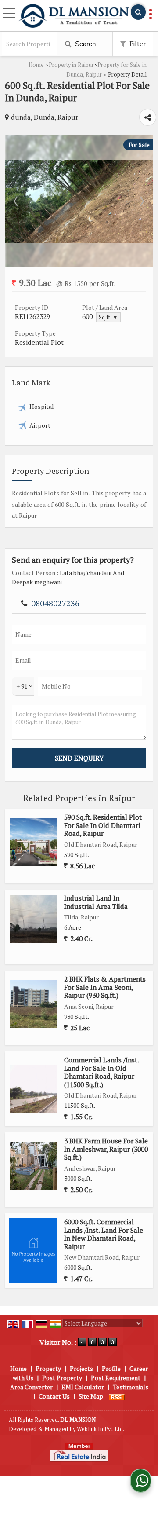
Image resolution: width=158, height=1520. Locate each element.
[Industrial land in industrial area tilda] (33, 919)
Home (36, 65)
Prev (17, 201)
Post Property (62, 1377)
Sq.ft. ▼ (108, 317)
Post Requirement (115, 1377)
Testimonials (130, 1387)
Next (141, 201)
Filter (137, 43)
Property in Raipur (71, 65)
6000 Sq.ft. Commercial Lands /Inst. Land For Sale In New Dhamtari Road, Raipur (103, 1233)
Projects (81, 1368)
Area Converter (31, 1387)
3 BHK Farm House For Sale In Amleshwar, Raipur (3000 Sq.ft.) (106, 1148)
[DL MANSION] (73, 16)
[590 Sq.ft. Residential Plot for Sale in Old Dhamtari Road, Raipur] (33, 842)
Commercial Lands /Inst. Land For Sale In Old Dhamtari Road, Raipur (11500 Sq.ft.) (101, 1071)
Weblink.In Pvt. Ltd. (100, 1429)
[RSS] (117, 1396)
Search (84, 44)
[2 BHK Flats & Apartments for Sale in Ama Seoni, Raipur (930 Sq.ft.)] (33, 1004)
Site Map (91, 1396)
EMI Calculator (82, 1387)
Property (48, 1368)
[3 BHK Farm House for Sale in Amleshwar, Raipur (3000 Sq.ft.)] (33, 1166)
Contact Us (54, 1396)
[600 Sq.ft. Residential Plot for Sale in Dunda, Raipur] (79, 240)
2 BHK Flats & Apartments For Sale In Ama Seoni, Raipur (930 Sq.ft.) (105, 987)
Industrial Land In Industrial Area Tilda (96, 902)
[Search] (138, 12)
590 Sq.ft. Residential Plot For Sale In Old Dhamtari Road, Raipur (103, 825)
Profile (111, 1368)
